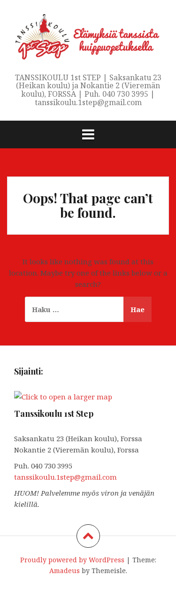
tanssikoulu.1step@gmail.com (65, 477)
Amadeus (64, 570)
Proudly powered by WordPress (72, 559)
